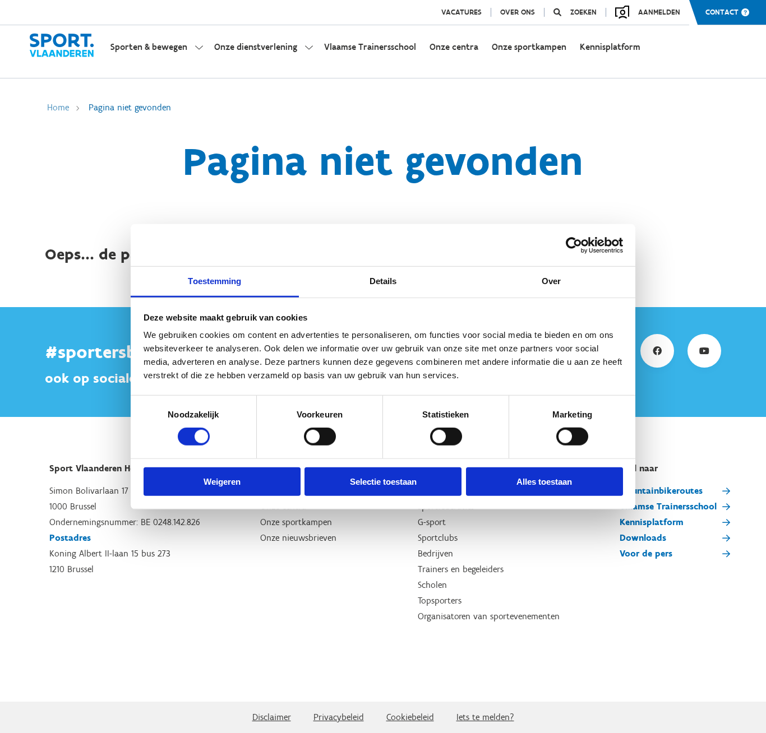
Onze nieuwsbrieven (298, 537)
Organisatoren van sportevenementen (489, 616)
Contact (722, 12)
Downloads (643, 537)
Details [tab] (383, 281)
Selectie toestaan (383, 481)
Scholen (432, 584)
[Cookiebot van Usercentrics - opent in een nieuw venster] (574, 244)
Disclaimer (271, 717)
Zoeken (583, 12)
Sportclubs (438, 537)
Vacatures (461, 12)
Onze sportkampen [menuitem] (529, 46)
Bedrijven (435, 553)
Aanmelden (659, 12)
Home (58, 107)
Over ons (517, 12)
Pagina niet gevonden (130, 107)
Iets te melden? (485, 717)
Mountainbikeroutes (661, 490)
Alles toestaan (544, 481)
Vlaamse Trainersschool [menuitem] (370, 46)
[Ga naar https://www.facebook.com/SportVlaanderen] (657, 351)
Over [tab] (551, 281)
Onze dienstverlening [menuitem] (255, 46)
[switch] (320, 437)
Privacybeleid (338, 717)
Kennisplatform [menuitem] (610, 46)
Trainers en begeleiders (461, 569)
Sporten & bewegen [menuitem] (148, 46)
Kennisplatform (652, 522)
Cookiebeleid (410, 717)
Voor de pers (646, 553)
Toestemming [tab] (214, 281)
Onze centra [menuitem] (454, 46)
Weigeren (222, 481)
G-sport (432, 522)
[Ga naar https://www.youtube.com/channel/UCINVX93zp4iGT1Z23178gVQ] (704, 351)
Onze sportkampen (296, 522)
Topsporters (440, 600)
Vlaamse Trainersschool (668, 506)
